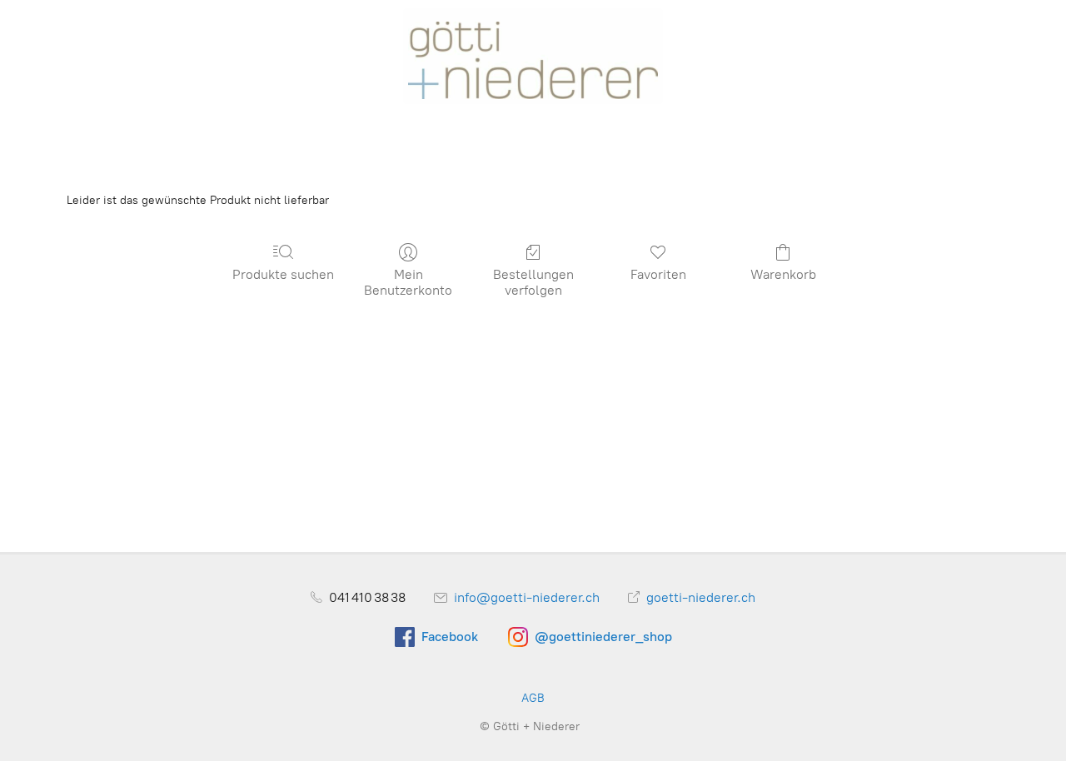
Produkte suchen (283, 274)
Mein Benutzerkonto (408, 282)
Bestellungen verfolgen (533, 282)
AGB (533, 698)
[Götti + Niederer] (533, 56)
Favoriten (658, 274)
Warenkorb (783, 274)
